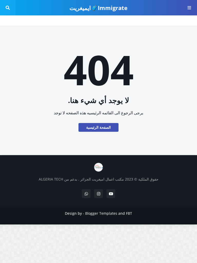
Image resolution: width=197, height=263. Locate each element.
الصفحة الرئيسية (98, 127)
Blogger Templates (101, 213)
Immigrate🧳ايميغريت (98, 8)
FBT (129, 213)
